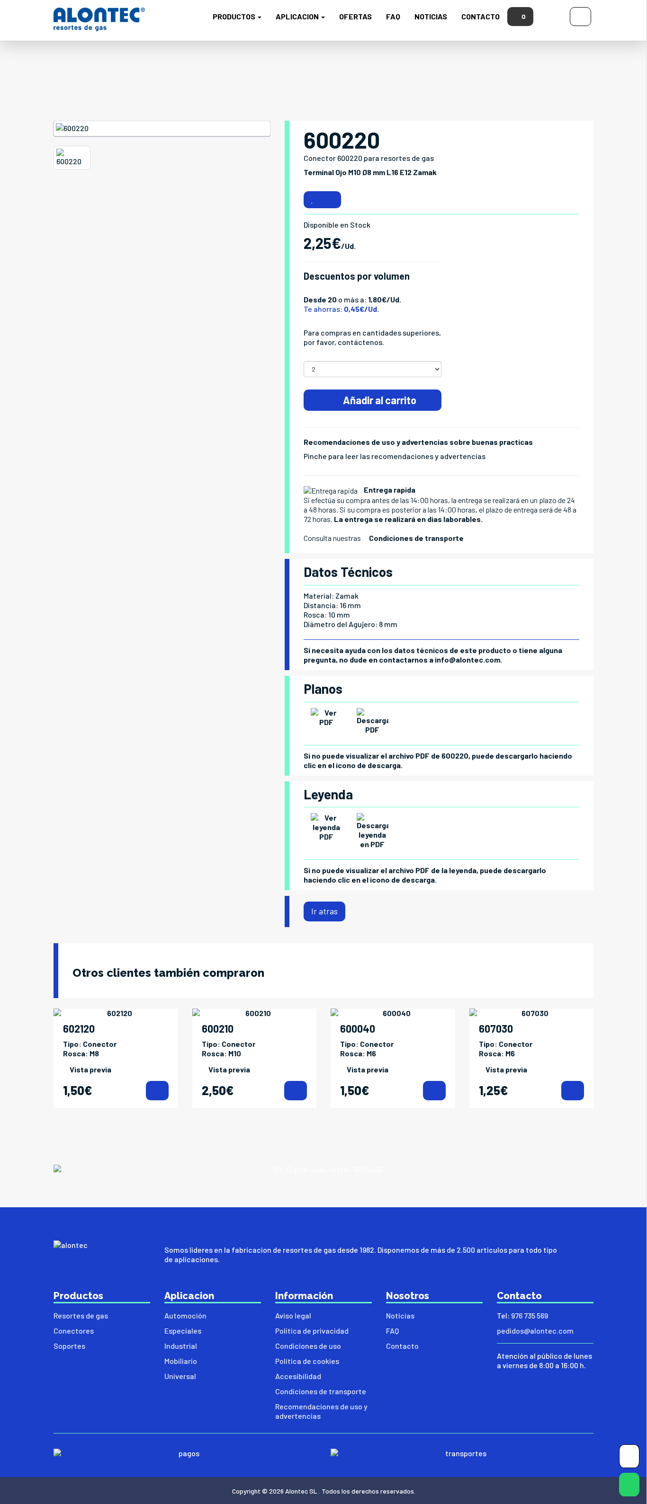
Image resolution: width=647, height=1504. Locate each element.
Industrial (180, 1345)
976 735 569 (529, 1315)
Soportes (69, 1345)
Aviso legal (293, 1315)
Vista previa (90, 1069)
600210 (218, 1028)
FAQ (393, 16)
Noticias (430, 16)
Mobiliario (180, 1360)
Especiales (182, 1330)
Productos (235, 16)
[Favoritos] (312, 199)
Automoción (185, 1315)
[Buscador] (551, 15)
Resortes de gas (81, 1315)
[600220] (162, 128)
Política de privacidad (312, 1330)
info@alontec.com (467, 659)
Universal (180, 1375)
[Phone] (629, 1458)
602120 (79, 1028)
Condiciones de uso (308, 1345)
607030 (496, 1028)
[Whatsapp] (629, 1486)
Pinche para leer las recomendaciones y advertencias (394, 455)
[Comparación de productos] (331, 199)
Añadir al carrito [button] (378, 400)
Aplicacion (298, 16)
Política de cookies (307, 1360)
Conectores (74, 1330)
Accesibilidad (298, 1375)
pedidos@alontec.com (535, 1330)
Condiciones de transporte (416, 537)
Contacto (480, 16)
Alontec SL (301, 1491)
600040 (357, 1028)
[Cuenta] (580, 15)
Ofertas (355, 16)
